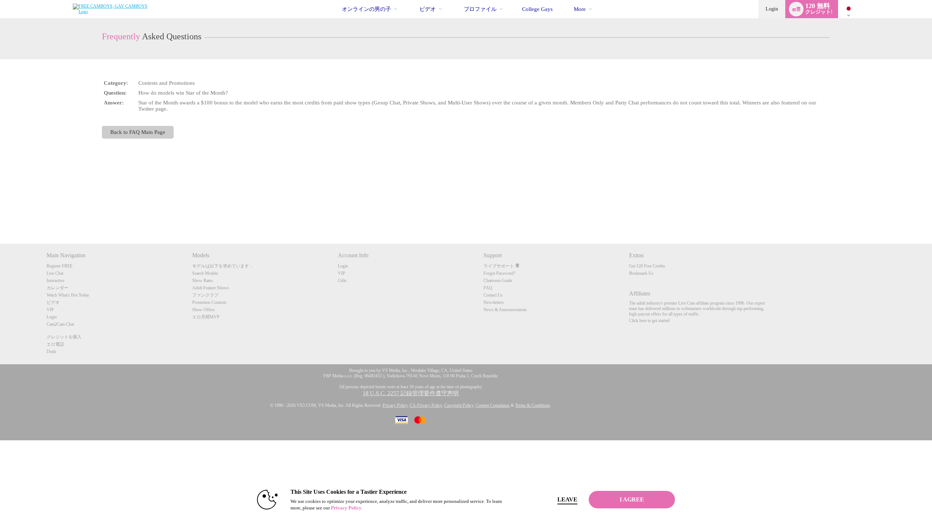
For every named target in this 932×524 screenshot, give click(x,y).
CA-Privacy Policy (426, 405)
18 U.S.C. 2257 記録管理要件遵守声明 (411, 393)
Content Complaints (492, 405)
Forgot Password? (499, 273)
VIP (50, 309)
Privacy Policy (395, 405)
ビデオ (427, 9)
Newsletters (493, 302)
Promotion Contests (209, 302)
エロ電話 (55, 344)
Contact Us (493, 295)
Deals (51, 351)
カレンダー (57, 287)
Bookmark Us (641, 273)
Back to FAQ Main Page (137, 132)
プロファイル (480, 9)
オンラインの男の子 (366, 9)
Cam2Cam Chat (60, 324)
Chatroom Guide (497, 280)
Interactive (55, 280)
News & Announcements (505, 309)
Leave (567, 499)
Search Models (205, 273)
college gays (537, 9)
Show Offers (203, 309)
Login (772, 9)
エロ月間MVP (206, 316)
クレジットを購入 (64, 337)
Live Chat (55, 273)
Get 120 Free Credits (647, 266)
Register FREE (59, 266)
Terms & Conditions (532, 405)
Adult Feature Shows (210, 287)
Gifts (342, 280)
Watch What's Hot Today (68, 295)
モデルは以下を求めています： (222, 266)
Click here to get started (649, 320)
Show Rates (202, 280)
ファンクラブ (205, 295)
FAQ (487, 287)
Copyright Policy (458, 405)
